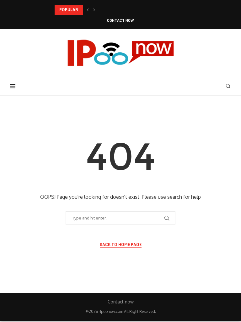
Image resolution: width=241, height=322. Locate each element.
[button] (87, 10)
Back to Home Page (121, 244)
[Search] (228, 86)
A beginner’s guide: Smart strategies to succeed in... (103, 10)
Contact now (120, 20)
